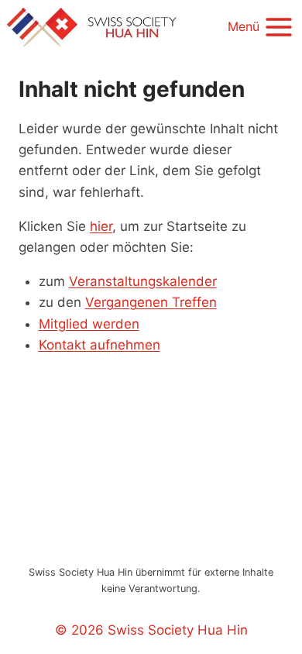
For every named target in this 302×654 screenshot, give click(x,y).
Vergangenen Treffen (151, 302)
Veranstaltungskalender (143, 281)
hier (101, 226)
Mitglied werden (89, 324)
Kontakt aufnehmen (99, 345)
